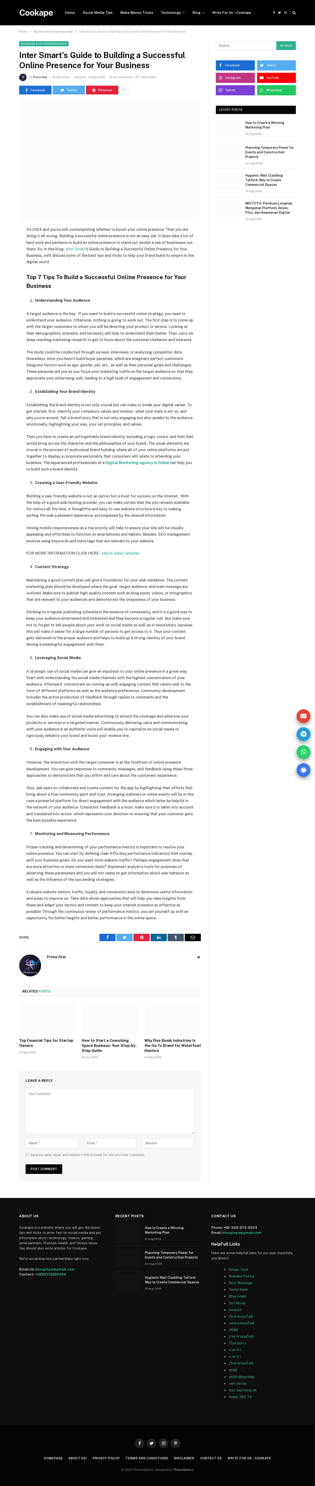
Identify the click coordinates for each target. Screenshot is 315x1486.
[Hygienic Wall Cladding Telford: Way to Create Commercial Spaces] (228, 181)
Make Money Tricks (136, 13)
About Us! (77, 1458)
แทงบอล (235, 1310)
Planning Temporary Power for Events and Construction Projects (269, 152)
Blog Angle (238, 1296)
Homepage (53, 1458)
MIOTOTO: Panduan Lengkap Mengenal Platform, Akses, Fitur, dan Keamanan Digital (268, 207)
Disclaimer (184, 1458)
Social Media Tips (98, 13)
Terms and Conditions (147, 1458)
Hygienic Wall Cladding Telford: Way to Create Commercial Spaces (264, 180)
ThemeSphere (183, 1469)
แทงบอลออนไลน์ (241, 1323)
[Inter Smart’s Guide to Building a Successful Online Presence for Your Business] (110, 159)
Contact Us (211, 1458)
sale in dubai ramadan (121, 553)
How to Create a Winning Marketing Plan (264, 125)
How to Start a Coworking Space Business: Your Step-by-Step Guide (109, 1045)
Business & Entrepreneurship (44, 43)
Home (70, 13)
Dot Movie (237, 1303)
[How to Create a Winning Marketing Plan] (228, 128)
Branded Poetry (241, 1276)
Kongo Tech (238, 1269)
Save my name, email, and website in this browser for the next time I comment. (88, 1155)
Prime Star (40, 77)
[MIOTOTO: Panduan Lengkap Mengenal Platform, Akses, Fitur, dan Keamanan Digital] (228, 209)
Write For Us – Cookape (231, 13)
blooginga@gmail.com (55, 1269)
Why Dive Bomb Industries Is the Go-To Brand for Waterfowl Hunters (172, 1045)
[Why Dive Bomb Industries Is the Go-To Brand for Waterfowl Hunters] (172, 1018)
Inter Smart (75, 249)
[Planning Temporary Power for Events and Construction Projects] (228, 153)
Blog (196, 13)
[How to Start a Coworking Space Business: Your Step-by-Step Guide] (110, 1018)
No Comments (123, 77)
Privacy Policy (106, 1458)
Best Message (240, 1283)
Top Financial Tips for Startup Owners (46, 1043)
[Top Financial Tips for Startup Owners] (47, 1018)
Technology (171, 13)
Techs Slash (238, 1289)
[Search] (293, 13)
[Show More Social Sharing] (124, 90)
